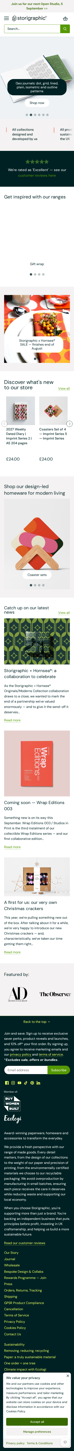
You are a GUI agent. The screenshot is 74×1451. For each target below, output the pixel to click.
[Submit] (65, 29)
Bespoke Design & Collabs (23, 1271)
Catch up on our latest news (26, 610)
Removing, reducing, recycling (26, 1350)
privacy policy (21, 1054)
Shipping (10, 1296)
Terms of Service (16, 1315)
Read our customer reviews (24, 1243)
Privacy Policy (14, 1321)
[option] (37, 78)
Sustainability (14, 1344)
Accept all (37, 1422)
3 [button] (35, 115)
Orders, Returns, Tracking (23, 1290)
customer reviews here (37, 175)
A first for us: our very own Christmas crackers (30, 905)
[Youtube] (19, 1082)
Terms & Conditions (40, 1443)
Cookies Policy (15, 1411)
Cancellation (13, 1309)
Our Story (11, 1253)
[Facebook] (7, 1082)
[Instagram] (13, 1082)
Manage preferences (37, 1432)
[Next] (69, 423)
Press (8, 1284)
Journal (9, 1259)
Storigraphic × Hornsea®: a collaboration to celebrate (30, 673)
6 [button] (47, 115)
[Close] (68, 1376)
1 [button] (27, 115)
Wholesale (12, 1265)
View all (64, 388)
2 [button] (31, 115)
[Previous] (4, 423)
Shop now (37, 103)
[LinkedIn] (38, 1082)
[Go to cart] (65, 18)
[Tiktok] (26, 1082)
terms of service (51, 1054)
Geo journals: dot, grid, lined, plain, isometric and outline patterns (37, 87)
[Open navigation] (6, 18)
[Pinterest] (32, 1082)
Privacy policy (15, 1443)
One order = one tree (19, 1363)
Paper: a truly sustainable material (30, 1357)
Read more (12, 720)
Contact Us (12, 1334)
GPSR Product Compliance (24, 1303)
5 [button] (43, 115)
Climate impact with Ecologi (25, 1369)
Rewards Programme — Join (25, 1278)
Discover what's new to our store (28, 385)
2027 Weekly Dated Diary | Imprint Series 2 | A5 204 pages (19, 436)
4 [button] (39, 115)
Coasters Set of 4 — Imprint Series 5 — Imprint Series (53, 434)
